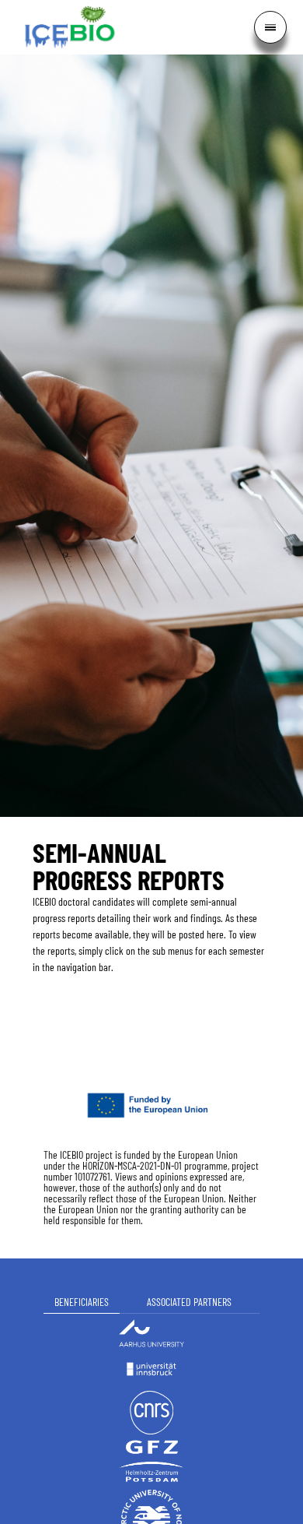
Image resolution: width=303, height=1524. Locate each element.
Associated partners (189, 1301)
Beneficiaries (81, 1301)
